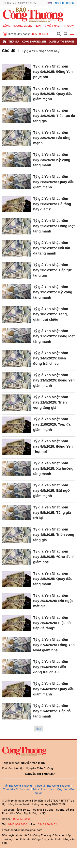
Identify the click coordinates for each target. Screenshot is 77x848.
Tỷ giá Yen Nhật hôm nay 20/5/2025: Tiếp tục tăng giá (52, 270)
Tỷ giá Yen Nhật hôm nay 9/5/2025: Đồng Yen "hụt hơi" (53, 446)
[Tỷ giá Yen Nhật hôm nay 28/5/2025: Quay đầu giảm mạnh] (16, 182)
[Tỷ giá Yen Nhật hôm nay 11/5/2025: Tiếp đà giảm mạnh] (16, 425)
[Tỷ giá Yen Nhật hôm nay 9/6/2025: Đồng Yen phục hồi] (16, 72)
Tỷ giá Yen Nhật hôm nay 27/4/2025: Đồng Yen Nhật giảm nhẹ (54, 645)
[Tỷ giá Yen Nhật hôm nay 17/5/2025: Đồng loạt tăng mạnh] (16, 336)
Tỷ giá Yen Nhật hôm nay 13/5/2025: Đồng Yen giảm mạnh (54, 380)
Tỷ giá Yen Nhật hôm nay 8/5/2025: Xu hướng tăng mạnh (53, 468)
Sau (38, 728)
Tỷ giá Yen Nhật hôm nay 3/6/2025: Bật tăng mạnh (51, 138)
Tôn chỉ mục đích (43, 789)
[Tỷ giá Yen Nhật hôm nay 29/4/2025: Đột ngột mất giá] (16, 601)
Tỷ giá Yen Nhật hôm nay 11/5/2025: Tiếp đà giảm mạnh (51, 424)
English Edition (64, 3)
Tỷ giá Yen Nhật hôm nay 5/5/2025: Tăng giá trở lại (52, 512)
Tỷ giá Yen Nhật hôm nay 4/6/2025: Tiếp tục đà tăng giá (54, 115)
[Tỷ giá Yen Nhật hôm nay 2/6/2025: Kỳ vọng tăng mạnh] (16, 160)
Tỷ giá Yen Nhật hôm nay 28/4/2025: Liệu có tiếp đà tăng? (52, 623)
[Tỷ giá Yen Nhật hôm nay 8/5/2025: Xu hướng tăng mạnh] (16, 469)
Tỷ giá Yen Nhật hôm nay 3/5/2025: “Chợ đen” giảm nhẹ (53, 556)
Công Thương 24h (34, 41)
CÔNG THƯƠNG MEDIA (17, 25)
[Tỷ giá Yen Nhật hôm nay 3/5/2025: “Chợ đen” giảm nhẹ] (16, 557)
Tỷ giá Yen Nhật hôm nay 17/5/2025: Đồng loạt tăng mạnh (54, 336)
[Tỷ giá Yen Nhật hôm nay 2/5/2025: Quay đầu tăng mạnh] (16, 579)
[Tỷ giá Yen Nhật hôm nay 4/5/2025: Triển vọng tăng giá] (16, 535)
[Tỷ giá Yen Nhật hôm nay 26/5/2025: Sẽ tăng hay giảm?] (16, 204)
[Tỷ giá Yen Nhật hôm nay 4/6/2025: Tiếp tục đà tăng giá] (16, 116)
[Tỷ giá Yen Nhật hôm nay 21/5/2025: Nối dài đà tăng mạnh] (16, 248)
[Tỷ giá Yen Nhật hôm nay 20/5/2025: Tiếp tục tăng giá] (16, 270)
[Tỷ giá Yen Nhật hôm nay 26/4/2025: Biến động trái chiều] (16, 667)
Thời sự (13, 41)
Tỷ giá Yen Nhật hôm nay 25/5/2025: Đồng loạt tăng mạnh (54, 226)
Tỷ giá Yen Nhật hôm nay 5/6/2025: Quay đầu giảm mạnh (52, 93)
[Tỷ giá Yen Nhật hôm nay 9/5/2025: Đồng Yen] (16, 447)
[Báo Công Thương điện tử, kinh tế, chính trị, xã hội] (33, 14)
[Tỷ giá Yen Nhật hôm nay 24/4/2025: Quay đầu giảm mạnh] (16, 689)
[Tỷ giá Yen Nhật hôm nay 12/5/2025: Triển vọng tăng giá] (16, 402)
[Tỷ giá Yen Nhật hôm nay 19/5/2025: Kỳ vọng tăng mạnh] (16, 292)
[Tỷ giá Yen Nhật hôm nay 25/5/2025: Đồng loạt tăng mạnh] (16, 226)
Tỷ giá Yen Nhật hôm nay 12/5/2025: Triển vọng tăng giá (50, 402)
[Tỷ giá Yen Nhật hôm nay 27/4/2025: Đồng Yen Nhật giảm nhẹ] (16, 645)
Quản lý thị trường (62, 41)
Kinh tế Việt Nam (48, 25)
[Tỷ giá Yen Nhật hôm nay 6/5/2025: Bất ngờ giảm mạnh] (16, 491)
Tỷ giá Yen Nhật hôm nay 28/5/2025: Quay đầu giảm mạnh (53, 182)
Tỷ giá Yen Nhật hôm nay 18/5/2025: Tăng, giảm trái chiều (50, 314)
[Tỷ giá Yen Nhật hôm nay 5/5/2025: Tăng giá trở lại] (16, 513)
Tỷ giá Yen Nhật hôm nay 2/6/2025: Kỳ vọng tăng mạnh (51, 160)
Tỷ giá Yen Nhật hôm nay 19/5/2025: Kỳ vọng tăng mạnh (52, 292)
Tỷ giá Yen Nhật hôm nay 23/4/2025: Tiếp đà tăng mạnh (52, 711)
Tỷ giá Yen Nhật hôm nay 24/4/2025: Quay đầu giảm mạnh (53, 689)
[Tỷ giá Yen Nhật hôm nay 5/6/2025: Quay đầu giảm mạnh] (16, 94)
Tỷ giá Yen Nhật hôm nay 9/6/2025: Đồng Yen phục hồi (53, 71)
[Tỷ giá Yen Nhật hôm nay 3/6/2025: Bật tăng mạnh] (16, 138)
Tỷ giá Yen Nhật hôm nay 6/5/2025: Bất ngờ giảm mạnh (51, 490)
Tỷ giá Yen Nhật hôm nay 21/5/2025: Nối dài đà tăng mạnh (51, 248)
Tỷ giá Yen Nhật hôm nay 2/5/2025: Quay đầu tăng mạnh (52, 578)
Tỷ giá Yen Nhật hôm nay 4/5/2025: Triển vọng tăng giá (53, 534)
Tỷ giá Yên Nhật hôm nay (40, 51)
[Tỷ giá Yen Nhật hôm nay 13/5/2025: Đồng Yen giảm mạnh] (16, 380)
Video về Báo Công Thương (52, 785)
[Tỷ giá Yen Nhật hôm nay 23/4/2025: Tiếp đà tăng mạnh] (16, 711)
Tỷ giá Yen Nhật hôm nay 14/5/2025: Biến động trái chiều (50, 358)
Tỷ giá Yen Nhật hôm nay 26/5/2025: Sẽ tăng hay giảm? (52, 204)
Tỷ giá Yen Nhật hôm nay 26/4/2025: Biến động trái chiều (50, 667)
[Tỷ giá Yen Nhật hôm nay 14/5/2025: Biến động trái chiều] (16, 358)
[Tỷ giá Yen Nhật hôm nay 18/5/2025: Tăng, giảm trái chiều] (16, 314)
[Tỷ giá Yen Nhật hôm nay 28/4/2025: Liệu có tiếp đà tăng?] (16, 623)
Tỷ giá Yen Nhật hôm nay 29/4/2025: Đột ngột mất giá (53, 600)
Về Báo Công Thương (18, 785)
